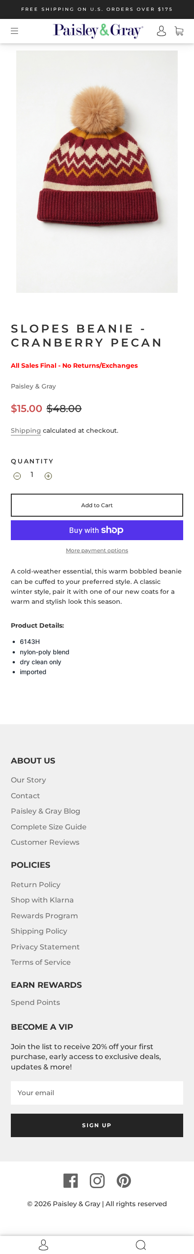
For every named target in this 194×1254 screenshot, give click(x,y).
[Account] (157, 31)
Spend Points (35, 1002)
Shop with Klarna (42, 900)
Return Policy (35, 884)
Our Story (28, 780)
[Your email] (97, 1093)
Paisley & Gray (33, 386)
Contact (25, 795)
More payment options (97, 550)
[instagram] (97, 1181)
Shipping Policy (39, 931)
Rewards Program (44, 916)
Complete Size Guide (49, 827)
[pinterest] (124, 1181)
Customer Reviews (45, 842)
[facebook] (70, 1181)
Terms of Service (41, 962)
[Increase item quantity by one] (47, 476)
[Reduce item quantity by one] (16, 476)
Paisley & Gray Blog (45, 811)
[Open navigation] (21, 31)
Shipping (26, 430)
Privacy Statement (45, 947)
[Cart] (174, 31)
